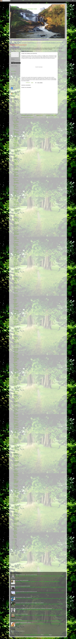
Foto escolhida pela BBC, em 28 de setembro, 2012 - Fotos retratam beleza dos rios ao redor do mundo (30, 39)
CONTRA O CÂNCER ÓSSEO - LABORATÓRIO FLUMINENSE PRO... (16, 239)
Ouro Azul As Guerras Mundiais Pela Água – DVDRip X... (16, 380)
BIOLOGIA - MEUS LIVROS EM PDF (22, 580)
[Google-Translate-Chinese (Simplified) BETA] (12, 54)
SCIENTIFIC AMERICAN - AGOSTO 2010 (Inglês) (15, 161)
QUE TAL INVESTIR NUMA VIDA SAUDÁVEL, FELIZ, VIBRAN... (15, 338)
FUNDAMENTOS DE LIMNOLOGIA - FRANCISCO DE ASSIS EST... (16, 494)
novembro (15, 114)
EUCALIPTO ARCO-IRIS (15, 229)
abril (14, 543)
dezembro (15, 113)
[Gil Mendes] (12, 88)
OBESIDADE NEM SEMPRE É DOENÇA (15, 365)
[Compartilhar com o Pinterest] (42, 82)
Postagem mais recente (27, 115)
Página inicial (39, 115)
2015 (13, 106)
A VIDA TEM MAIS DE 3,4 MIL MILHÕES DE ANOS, (16, 271)
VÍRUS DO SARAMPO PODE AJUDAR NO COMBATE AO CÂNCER (16, 139)
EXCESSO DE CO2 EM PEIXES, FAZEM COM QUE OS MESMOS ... (15, 259)
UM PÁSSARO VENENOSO (15, 171)
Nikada (42, 634)
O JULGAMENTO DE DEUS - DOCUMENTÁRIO (16, 215)
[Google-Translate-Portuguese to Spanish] (17, 56)
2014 (13, 107)
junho (14, 540)
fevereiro (14, 546)
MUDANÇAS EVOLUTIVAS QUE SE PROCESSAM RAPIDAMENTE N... (16, 233)
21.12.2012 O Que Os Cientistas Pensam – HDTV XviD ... (16, 285)
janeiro (14, 548)
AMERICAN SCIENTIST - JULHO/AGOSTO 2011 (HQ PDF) (16, 145)
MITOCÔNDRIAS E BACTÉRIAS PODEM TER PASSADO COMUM (15, 392)
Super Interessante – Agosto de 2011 (16, 467)
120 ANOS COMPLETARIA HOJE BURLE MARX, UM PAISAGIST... (16, 500)
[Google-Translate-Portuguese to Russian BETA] (16, 56)
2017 (13, 103)
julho (14, 539)
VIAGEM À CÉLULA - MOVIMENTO (16, 525)
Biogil (14, 6)
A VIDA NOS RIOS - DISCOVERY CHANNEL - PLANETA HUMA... (15, 156)
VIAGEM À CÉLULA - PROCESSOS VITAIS (16, 516)
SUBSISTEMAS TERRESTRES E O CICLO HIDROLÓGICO (16, 458)
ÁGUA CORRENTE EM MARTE (15, 489)
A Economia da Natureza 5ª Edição (22, 614)
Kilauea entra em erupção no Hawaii (15, 486)
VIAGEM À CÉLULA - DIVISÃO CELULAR (15, 529)
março (14, 545)
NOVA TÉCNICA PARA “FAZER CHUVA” (16, 122)
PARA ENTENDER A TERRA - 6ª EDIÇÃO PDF (24, 597)
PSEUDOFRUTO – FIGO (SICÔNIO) (15, 431)
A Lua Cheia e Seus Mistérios (17, 619)
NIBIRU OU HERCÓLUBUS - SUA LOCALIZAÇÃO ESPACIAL (26, 574)
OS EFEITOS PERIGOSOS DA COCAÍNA (23, 586)
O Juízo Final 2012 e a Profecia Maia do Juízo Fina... (16, 296)
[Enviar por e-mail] (37, 82)
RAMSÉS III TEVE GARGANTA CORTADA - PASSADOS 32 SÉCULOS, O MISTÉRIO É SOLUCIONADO (34, 608)
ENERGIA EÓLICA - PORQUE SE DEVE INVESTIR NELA (15, 193)
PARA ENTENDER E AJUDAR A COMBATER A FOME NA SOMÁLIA (16, 440)
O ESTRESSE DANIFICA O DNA (15, 275)
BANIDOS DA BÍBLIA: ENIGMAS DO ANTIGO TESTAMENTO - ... (16, 209)
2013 (13, 109)
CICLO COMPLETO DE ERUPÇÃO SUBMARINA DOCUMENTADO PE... (16, 375)
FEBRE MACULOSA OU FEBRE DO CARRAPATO (15, 415)
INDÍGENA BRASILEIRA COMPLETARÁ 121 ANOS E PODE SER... (16, 150)
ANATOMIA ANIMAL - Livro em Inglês (15, 300)
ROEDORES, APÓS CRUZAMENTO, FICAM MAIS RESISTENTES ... (16, 323)
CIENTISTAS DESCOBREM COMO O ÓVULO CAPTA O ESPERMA (16, 279)
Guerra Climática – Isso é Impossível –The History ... (15, 290)
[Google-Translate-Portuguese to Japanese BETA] (12, 56)
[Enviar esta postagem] (35, 82)
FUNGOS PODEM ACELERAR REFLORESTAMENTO (15, 369)
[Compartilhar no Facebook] (40, 82)
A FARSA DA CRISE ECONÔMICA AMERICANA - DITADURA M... (16, 481)
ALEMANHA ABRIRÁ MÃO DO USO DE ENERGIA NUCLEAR (26, 591)
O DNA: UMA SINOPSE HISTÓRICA (15, 403)
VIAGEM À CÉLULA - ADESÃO (15, 536)
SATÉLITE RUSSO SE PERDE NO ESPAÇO (15, 328)
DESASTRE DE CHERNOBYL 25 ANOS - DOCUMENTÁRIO (16, 220)
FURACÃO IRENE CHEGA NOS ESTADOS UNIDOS (15, 249)
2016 (13, 104)
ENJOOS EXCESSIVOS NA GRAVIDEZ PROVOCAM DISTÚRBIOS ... (16, 133)
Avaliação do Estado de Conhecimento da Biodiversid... (15, 421)
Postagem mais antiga (51, 115)
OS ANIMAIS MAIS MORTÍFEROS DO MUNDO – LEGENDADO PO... (16, 203)
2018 (13, 101)
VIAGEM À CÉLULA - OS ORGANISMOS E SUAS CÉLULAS (16, 521)
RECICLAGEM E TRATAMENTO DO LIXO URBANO (16, 463)
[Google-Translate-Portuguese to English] (14, 56)
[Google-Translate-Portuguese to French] (14, 54)
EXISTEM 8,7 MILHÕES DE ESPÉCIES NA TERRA (16, 254)
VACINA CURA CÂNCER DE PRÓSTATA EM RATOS (15, 349)
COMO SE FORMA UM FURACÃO (15, 471)
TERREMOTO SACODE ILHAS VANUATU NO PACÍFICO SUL (16, 305)
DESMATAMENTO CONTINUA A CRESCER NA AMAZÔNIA (16, 512)
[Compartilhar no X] (39, 82)
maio (14, 542)
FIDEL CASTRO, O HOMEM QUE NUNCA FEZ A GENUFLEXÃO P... (16, 426)
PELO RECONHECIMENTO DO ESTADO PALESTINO (15, 225)
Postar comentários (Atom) (29, 117)
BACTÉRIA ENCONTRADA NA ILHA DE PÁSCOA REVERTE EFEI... (16, 359)
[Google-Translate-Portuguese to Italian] (17, 54)
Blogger (50, 634)
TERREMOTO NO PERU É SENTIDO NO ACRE (16, 245)
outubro (14, 117)
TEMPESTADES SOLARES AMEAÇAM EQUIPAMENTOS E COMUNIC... (16, 475)
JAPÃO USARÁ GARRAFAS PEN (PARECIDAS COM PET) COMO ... (15, 398)
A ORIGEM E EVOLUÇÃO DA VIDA (15, 198)
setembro (15, 118)
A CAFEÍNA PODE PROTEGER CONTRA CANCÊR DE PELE (15, 316)
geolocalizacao (13, 71)
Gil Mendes (12, 86)
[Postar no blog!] (38, 82)
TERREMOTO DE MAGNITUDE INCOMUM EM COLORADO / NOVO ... (16, 266)
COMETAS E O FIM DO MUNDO (15, 504)
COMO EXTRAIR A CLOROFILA (15, 406)
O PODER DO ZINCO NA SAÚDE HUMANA (23, 622)
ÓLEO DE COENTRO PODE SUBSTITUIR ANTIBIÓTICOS (16, 175)
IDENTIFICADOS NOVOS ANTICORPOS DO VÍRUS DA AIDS (15, 333)
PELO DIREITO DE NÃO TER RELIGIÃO (15, 507)
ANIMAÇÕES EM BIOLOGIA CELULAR (16, 454)
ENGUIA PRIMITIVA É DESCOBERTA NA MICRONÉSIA (16, 311)
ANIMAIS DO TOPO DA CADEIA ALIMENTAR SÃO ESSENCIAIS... (16, 386)
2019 (13, 100)
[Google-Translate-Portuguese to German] (16, 54)
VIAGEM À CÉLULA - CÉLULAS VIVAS (15, 533)
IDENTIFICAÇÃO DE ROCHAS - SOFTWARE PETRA (15, 410)
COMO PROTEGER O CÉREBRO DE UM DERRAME (15, 354)
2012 (13, 110)
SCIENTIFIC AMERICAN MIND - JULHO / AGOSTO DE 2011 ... (15, 166)
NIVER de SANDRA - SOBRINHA (15, 445)
